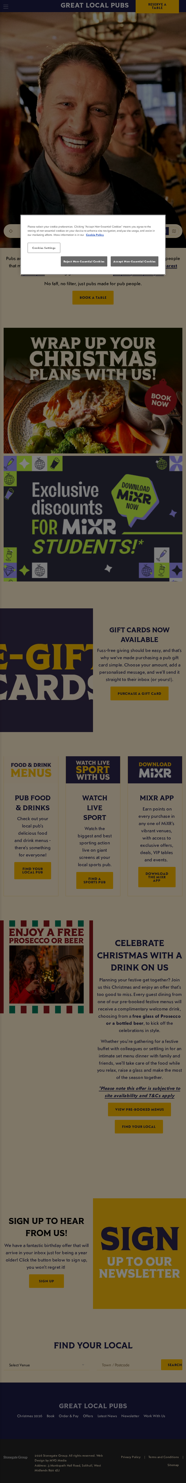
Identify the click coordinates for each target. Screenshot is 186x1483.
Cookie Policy (95, 235)
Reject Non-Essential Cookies (84, 261)
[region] (93, 245)
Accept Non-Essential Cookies (134, 261)
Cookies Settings (44, 248)
